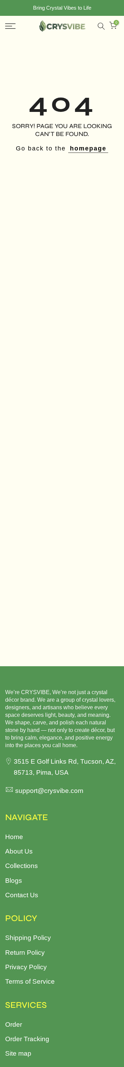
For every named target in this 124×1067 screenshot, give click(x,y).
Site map (18, 1053)
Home (14, 836)
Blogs (13, 880)
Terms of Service (30, 981)
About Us (19, 851)
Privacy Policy (26, 967)
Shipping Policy (28, 937)
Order (13, 1024)
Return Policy (25, 952)
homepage (88, 148)
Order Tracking (27, 1039)
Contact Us (21, 895)
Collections (21, 865)
